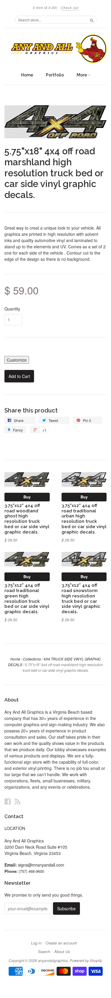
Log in (36, 943)
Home (27, 75)
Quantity (12, 308)
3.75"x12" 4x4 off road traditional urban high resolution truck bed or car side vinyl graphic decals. (84, 518)
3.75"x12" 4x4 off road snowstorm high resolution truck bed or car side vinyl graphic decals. (81, 598)
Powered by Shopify (86, 960)
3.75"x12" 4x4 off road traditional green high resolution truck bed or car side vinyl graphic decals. (26, 598)
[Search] (92, 19)
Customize (17, 360)
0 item (45, 7)
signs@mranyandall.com (41, 865)
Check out (69, 7)
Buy (26, 497)
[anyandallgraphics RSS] (17, 801)
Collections (32, 658)
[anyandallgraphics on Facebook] (7, 801)
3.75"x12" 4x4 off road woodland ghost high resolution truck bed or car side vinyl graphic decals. (26, 518)
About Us (62, 952)
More (82, 75)
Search (44, 952)
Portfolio (55, 75)
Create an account (61, 943)
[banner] (55, 48)
